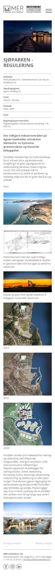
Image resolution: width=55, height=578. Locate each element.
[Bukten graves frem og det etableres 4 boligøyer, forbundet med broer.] (27, 281)
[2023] (27, 374)
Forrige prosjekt (12, 543)
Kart (49, 556)
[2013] (27, 324)
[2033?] (27, 424)
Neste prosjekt (43, 543)
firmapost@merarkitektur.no (36, 559)
